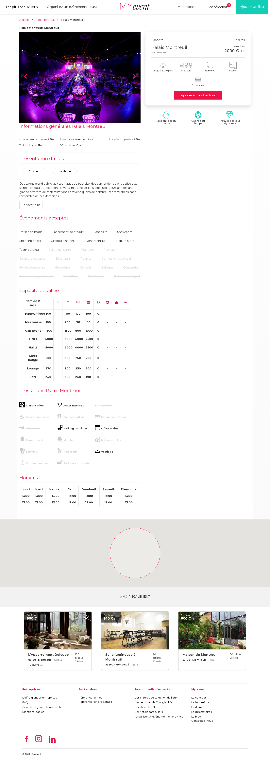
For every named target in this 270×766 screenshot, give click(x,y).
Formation (111, 250)
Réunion (86, 258)
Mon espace (186, 7)
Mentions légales (33, 711)
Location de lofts (145, 707)
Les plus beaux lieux (22, 7)
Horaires (239, 40)
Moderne (65, 171)
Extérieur (35, 171)
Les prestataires (201, 711)
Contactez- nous (202, 720)
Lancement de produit (68, 232)
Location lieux (45, 20)
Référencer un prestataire (95, 701)
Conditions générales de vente (42, 707)
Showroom (124, 232)
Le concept (198, 697)
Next (135, 77)
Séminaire (100, 232)
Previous (25, 77)
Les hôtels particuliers (149, 711)
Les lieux (196, 707)
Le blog (196, 716)
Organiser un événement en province (159, 716)
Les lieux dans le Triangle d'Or (154, 702)
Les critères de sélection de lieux (156, 697)
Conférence (96, 276)
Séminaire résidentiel (116, 258)
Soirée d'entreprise (32, 267)
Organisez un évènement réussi (72, 7)
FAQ (25, 702)
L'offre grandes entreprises (39, 697)
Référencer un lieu (90, 697)
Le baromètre (200, 702)
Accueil (24, 20)
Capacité (157, 40)
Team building (29, 250)
